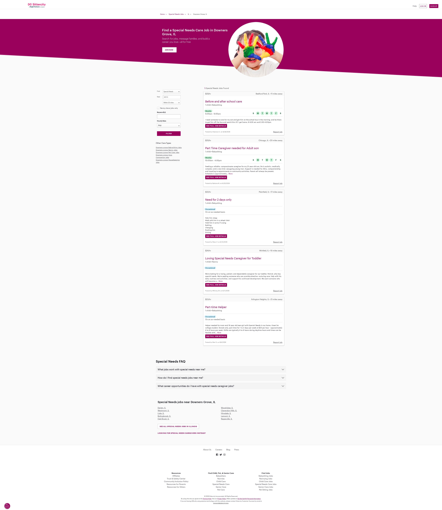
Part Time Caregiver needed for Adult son (232, 148)
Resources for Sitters (176, 487)
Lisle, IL (161, 413)
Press (236, 449)
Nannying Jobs (265, 478)
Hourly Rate (161, 121)
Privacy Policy (221, 498)
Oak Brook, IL (163, 419)
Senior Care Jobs (265, 487)
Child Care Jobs (266, 481)
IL (188, 14)
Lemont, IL (225, 416)
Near (158, 97)
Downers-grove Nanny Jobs (166, 150)
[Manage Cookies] (7, 506)
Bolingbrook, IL (164, 416)
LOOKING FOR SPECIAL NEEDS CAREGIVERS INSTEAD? (182, 433)
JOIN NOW (169, 50)
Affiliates (176, 476)
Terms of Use (207, 498)
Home (162, 14)
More (231, 174)
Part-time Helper (216, 307)
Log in (423, 6)
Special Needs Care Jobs (265, 484)
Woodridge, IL (227, 408)
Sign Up (433, 6)
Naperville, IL (226, 419)
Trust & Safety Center (176, 478)
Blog (228, 449)
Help (415, 6)
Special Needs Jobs (176, 14)
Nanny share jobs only (169, 108)
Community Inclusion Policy (176, 481)
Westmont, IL (163, 410)
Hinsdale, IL (226, 413)
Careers (218, 449)
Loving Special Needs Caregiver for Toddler (233, 258)
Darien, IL (162, 408)
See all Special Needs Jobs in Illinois (178, 426)
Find (158, 91)
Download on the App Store (221, 464)
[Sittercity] (37, 5)
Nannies (221, 478)
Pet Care (221, 490)
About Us (207, 449)
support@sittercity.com (220, 503)
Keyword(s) (161, 112)
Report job (277, 132)
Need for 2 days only (218, 199)
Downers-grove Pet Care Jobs (167, 152)
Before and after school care (223, 101)
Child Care (221, 481)
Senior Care (221, 487)
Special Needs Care (220, 484)
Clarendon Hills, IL (229, 410)
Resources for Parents (176, 484)
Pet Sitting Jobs (266, 490)
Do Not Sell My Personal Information (249, 498)
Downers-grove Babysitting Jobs (169, 147)
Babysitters (221, 476)
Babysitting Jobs (266, 476)
